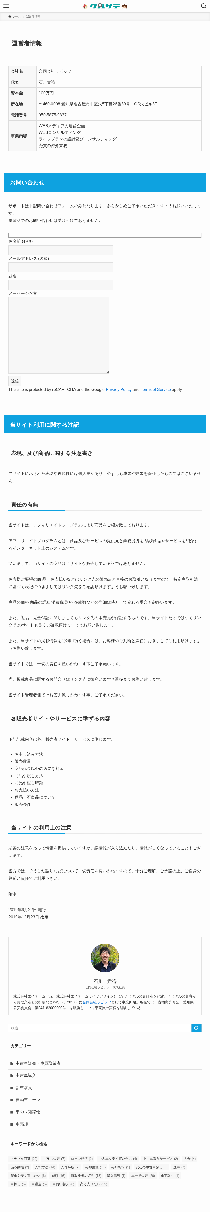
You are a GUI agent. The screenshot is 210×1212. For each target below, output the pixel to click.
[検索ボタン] (204, 6)
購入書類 (116, 1176)
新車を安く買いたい (28, 1176)
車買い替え (63, 1184)
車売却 (22, 1124)
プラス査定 (54, 1159)
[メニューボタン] (6, 6)
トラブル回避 (23, 1159)
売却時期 (70, 1167)
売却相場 (120, 1167)
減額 (58, 1176)
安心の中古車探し (151, 1167)
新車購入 (24, 1088)
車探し (18, 1184)
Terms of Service (156, 389)
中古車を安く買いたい (118, 1159)
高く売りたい (93, 1184)
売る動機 (19, 1167)
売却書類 (95, 1167)
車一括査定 (143, 1176)
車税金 (39, 1184)
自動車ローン (28, 1100)
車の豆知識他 (28, 1112)
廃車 (179, 1167)
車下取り (170, 1176)
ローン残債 (82, 1159)
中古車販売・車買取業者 (38, 1063)
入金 (190, 1159)
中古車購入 (26, 1075)
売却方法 (45, 1167)
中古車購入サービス (160, 1159)
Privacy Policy (119, 389)
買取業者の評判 (86, 1176)
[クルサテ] (105, 6)
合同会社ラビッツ (96, 1002)
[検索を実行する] (196, 1028)
